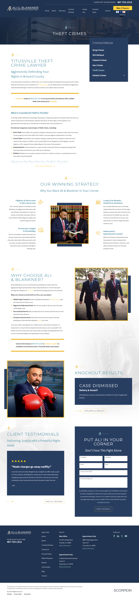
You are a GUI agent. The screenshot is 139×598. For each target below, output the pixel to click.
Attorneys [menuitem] (62, 11)
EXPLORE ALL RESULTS (94, 411)
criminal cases (54, 299)
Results (44, 563)
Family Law (45, 549)
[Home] (23, 8)
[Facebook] (114, 536)
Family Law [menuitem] (84, 10)
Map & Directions (65, 546)
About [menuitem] (54, 11)
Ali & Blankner (42, 85)
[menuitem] (109, 50)
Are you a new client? (86, 471)
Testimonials (46, 567)
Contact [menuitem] (108, 11)
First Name (83, 457)
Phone (82, 464)
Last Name (108, 457)
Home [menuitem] (47, 11)
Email (106, 464)
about (39, 320)
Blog (43, 571)
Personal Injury (47, 554)
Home (44, 536)
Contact (44, 576)
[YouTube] (126, 536)
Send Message (103, 509)
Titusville (30, 290)
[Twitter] (122, 536)
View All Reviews (54, 502)
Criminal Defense (47, 545)
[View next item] (80, 411)
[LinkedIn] (118, 536)
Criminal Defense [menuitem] (71, 10)
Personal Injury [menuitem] (95, 10)
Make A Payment (47, 558)
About (44, 541)
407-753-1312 (124, 2)
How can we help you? (86, 478)
